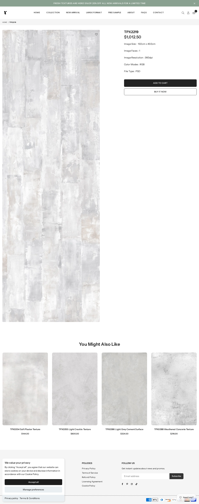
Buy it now (160, 91)
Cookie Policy (31, 474)
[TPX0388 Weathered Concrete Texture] (174, 389)
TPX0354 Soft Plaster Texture (25, 429)
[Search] (183, 12)
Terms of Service (90, 473)
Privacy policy (11, 498)
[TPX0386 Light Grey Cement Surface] (124, 389)
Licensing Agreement (92, 481)
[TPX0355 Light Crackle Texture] (74, 389)
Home (37, 12)
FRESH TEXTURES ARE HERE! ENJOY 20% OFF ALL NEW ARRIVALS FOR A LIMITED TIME (99, 3)
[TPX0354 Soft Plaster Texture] (25, 389)
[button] (194, 12)
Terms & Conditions (30, 498)
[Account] (188, 12)
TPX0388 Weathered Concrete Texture (174, 429)
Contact (158, 12)
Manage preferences (33, 489)
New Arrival (73, 12)
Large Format (94, 12)
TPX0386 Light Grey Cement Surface (124, 429)
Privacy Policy (88, 468)
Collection (53, 12)
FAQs (144, 12)
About (131, 12)
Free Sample (114, 12)
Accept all (33, 482)
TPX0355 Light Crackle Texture (75, 429)
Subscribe (176, 476)
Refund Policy (88, 477)
